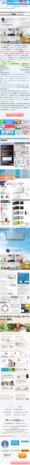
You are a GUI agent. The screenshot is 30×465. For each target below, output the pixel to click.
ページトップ (11, 406)
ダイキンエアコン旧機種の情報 (12, 6)
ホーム (2, 6)
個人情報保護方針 (7, 412)
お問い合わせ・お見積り (20, 414)
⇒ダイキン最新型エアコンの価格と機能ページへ (13, 49)
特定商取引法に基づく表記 (21, 412)
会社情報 (20, 406)
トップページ (15, 417)
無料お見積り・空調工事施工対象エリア (15, 409)
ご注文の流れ (8, 414)
